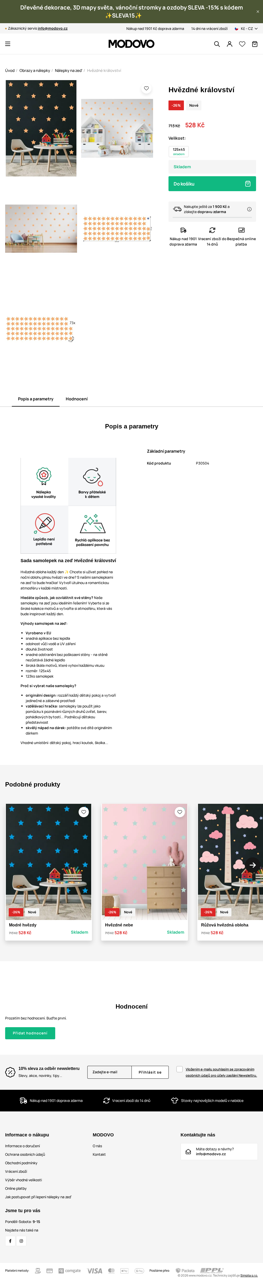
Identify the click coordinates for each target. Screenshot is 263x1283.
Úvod (10, 70)
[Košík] (255, 44)
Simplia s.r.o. (249, 1275)
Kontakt (99, 1154)
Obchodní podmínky (21, 1162)
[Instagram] (21, 1241)
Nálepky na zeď (68, 70)
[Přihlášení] (230, 44)
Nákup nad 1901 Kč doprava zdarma (155, 28)
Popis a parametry (35, 399)
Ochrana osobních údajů (25, 1154)
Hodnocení (77, 399)
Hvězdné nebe (119, 925)
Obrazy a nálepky (35, 70)
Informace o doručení (22, 1145)
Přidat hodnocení (30, 1033)
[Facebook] (10, 1241)
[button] (258, 12)
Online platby (16, 1188)
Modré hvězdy (22, 925)
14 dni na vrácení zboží (209, 28)
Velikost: (177, 138)
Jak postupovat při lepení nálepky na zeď (38, 1196)
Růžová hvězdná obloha (224, 925)
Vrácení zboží (16, 1171)
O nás (97, 1145)
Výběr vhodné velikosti (23, 1179)
